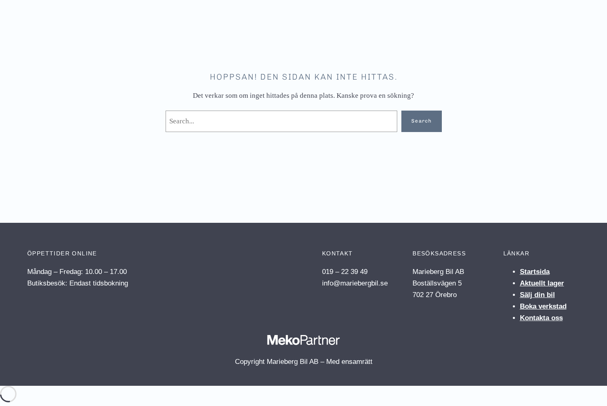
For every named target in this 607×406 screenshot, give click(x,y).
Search (421, 121)
